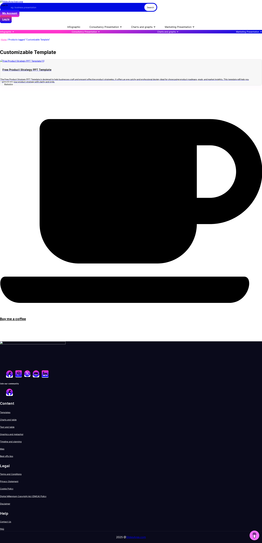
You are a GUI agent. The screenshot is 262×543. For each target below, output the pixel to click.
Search (4, 5)
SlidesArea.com (136, 537)
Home (4, 39)
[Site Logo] (11, 1)
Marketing (8, 84)
